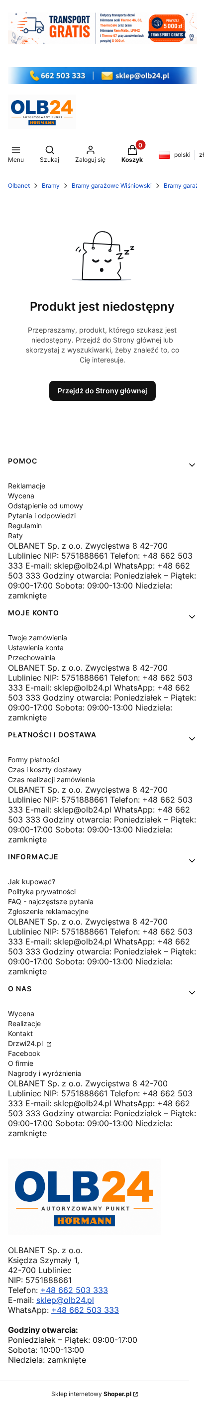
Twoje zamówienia (37, 637)
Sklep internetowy (91, 1394)
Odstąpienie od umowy (45, 505)
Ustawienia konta (36, 647)
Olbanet (19, 185)
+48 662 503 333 (74, 1290)
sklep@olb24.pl (65, 1300)
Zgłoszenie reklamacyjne (48, 911)
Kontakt (20, 1033)
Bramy (51, 185)
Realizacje (24, 1023)
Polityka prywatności (42, 891)
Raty (15, 535)
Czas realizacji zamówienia (51, 779)
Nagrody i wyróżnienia (44, 1073)
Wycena (21, 495)
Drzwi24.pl (26, 1043)
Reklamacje (26, 485)
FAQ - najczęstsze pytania (51, 901)
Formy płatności (33, 759)
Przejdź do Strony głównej (102, 390)
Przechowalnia (31, 657)
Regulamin (25, 525)
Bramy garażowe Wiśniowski (112, 185)
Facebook (24, 1053)
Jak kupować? (31, 881)
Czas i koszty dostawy (45, 769)
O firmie (20, 1063)
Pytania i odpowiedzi (42, 515)
